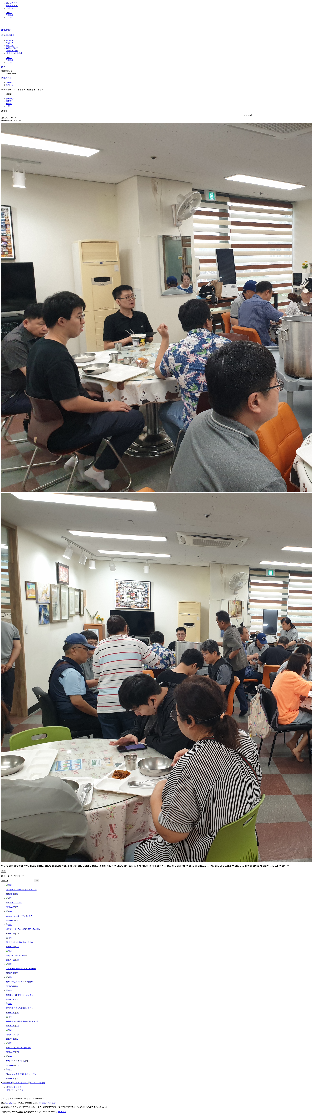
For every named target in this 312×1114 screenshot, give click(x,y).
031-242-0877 (10, 1103)
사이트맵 (10, 15)
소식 (8, 106)
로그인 (9, 17)
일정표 (9, 101)
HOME (9, 13)
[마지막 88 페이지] (36, 1083)
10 (11, 1083)
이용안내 (10, 82)
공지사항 (10, 98)
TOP (3, 67)
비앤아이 (62, 1112)
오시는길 (10, 85)
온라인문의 (6, 78)
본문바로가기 (12, 6)
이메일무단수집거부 (14, 1090)
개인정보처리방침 (13, 1087)
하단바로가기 (12, 8)
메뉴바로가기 (12, 3)
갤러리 (9, 104)
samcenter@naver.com (48, 1103)
